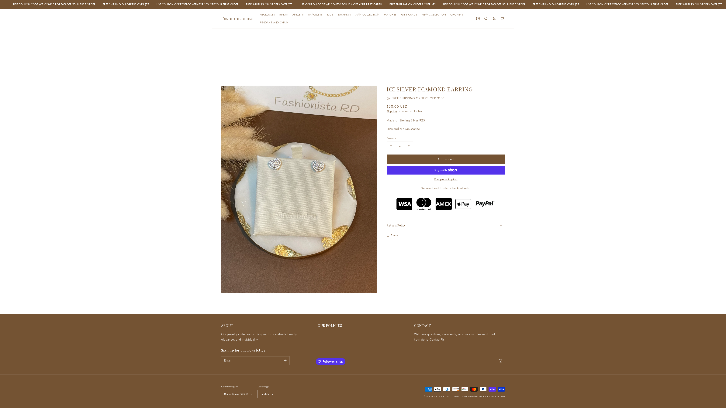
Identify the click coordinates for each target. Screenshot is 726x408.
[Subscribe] (285, 360)
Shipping (392, 111)
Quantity (391, 138)
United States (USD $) (236, 394)
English (265, 394)
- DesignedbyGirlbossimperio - (466, 396)
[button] (486, 18)
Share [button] (394, 235)
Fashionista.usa (440, 396)
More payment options (446, 179)
